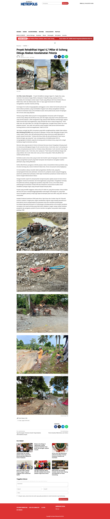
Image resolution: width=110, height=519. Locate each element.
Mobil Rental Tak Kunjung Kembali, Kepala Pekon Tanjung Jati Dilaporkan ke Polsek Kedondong (60, 472)
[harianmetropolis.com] (29, 3)
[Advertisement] (55, 17)
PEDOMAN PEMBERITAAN (22, 507)
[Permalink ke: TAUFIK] (18, 56)
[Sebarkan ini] (55, 56)
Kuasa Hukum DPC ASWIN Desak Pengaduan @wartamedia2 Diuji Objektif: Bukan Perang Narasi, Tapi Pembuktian (66, 38)
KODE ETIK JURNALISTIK (34, 507)
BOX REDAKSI (19, 509)
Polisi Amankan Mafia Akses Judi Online (58, 431)
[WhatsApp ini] (66, 56)
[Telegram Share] (63, 56)
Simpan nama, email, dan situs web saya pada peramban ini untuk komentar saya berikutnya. (41, 496)
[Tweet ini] (59, 56)
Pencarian (65, 3)
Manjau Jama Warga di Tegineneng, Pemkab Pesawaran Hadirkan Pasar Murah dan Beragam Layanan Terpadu (41, 446)
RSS (58, 509)
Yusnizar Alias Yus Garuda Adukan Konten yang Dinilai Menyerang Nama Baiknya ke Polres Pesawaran (24, 455)
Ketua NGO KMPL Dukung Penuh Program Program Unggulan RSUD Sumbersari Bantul (24, 472)
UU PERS (43, 507)
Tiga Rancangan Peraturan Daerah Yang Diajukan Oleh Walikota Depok (29, 432)
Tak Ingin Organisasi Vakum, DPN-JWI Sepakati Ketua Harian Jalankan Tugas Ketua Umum (42, 472)
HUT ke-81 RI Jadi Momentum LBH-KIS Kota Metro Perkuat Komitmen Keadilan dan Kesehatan (59, 455)
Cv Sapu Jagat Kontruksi (23, 420)
